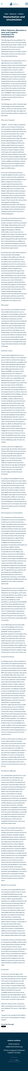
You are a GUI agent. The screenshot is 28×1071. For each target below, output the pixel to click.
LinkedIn (10, 1052)
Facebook (20, 1050)
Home (6, 14)
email (17, 1060)
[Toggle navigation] (2, 4)
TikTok (5, 1050)
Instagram (12, 1050)
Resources (13, 14)
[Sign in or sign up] (26, 4)
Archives (21, 14)
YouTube (17, 1052)
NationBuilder (17, 1061)
